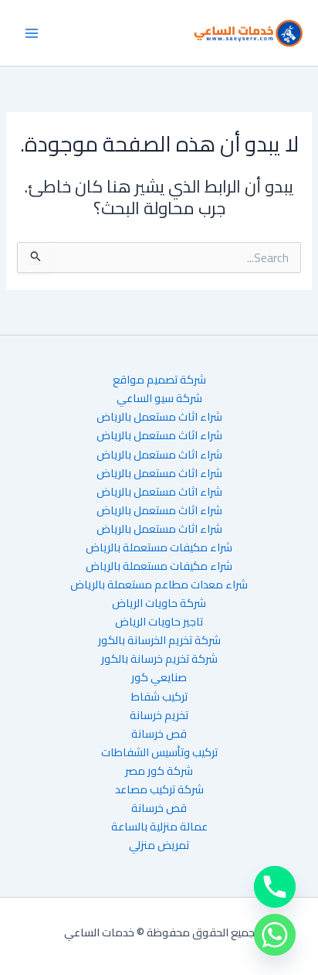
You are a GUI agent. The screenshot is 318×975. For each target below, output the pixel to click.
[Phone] (275, 887)
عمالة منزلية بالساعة (159, 826)
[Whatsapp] (275, 935)
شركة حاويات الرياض (159, 603)
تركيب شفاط (159, 696)
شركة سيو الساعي (159, 398)
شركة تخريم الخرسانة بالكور (159, 640)
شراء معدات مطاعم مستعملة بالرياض (159, 584)
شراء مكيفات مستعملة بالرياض (159, 547)
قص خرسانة (159, 733)
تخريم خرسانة (159, 715)
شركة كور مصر (159, 771)
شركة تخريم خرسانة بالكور (159, 658)
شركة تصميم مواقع (159, 379)
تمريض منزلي (159, 845)
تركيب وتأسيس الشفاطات (159, 752)
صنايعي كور (159, 677)
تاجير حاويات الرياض (159, 621)
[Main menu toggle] (31, 33)
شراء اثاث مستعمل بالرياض (159, 416)
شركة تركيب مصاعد (159, 789)
